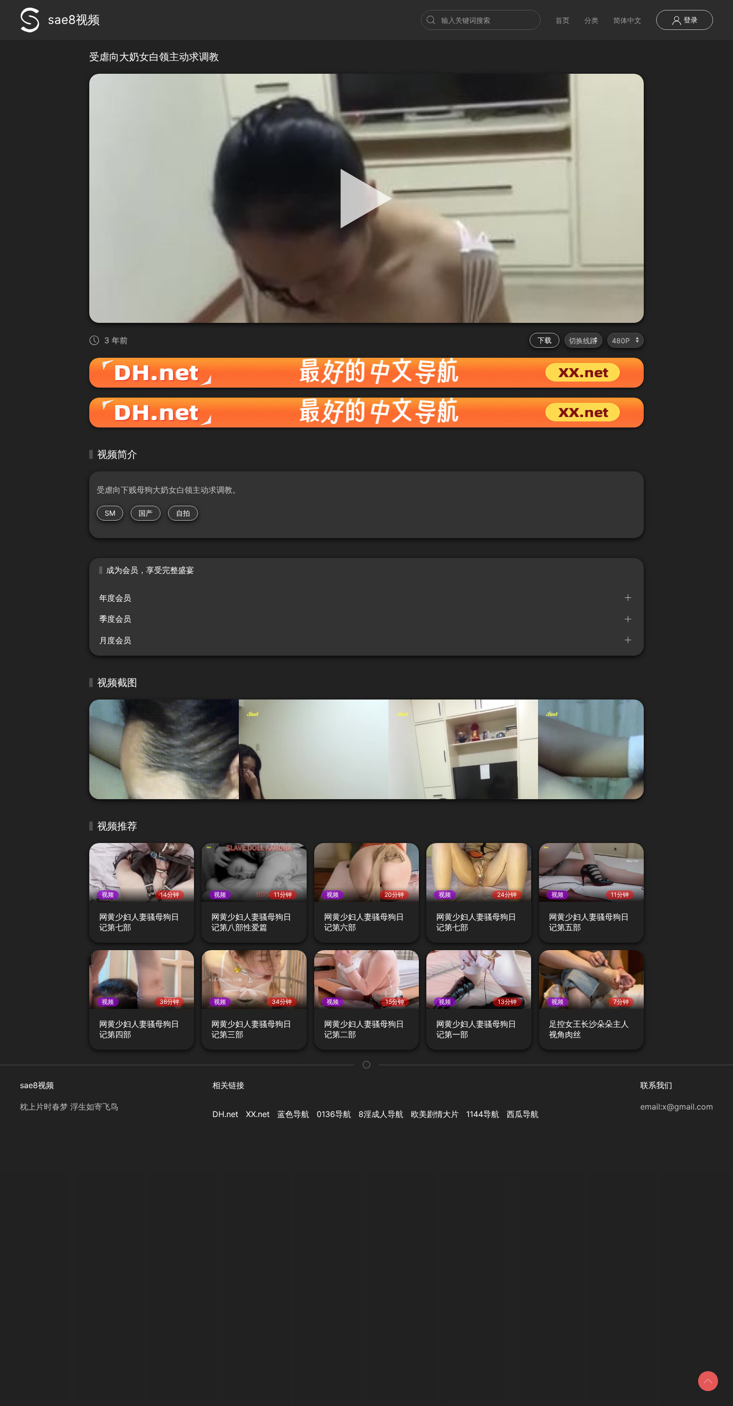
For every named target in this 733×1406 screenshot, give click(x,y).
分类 (591, 20)
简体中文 (627, 20)
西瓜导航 (523, 1114)
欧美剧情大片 (435, 1114)
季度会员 (115, 619)
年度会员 (115, 598)
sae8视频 (74, 19)
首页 (562, 20)
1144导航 (482, 1114)
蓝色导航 (293, 1114)
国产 (146, 513)
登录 (690, 19)
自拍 (183, 513)
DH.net (225, 1114)
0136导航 (334, 1114)
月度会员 (115, 640)
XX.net (258, 1114)
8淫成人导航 (381, 1114)
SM (110, 513)
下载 (544, 340)
